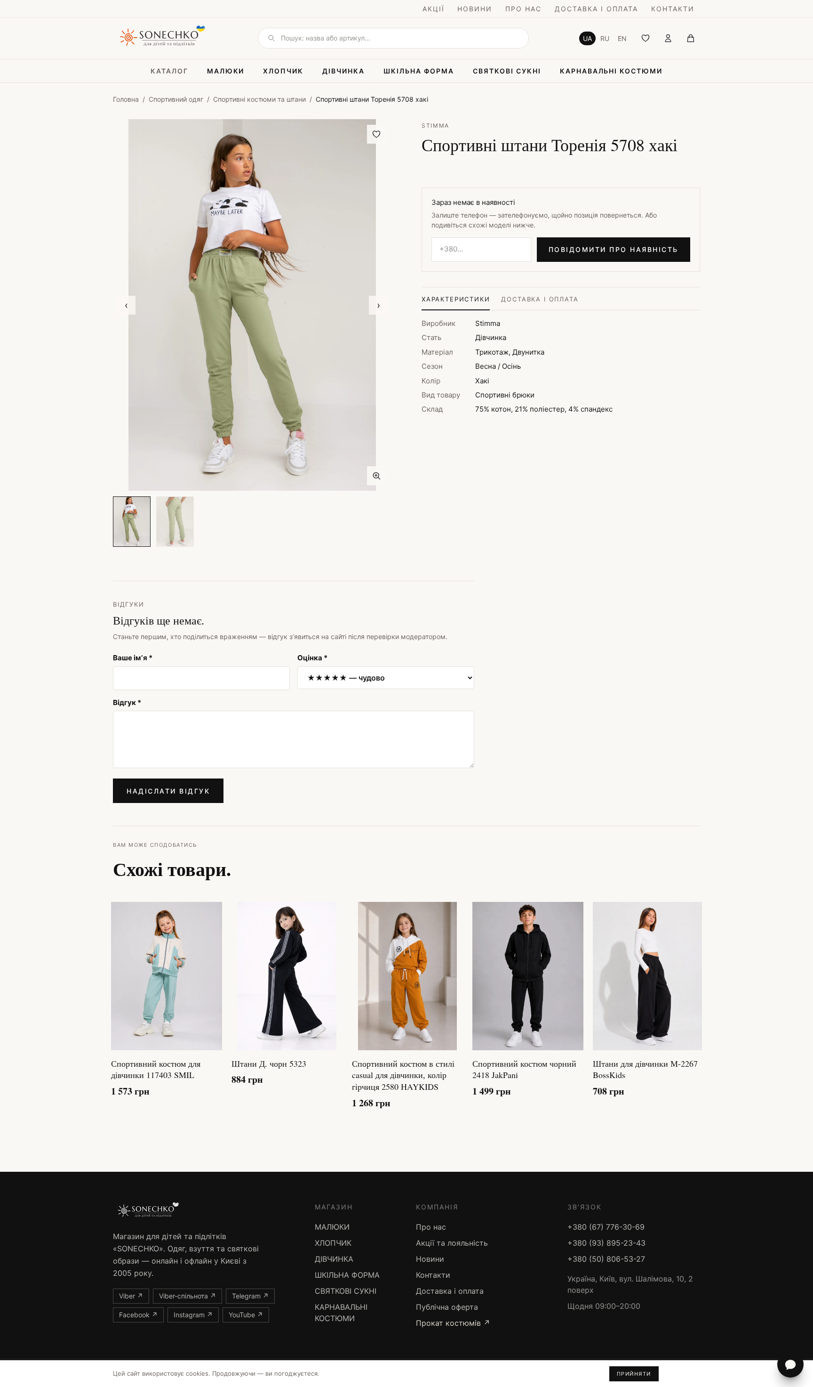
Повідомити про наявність (613, 249)
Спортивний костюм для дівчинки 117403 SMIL (155, 1069)
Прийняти (634, 1374)
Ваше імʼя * (132, 657)
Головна (126, 99)
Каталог (169, 71)
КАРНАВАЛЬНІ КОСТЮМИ (611, 71)
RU (604, 38)
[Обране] (645, 38)
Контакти (672, 9)
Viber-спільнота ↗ (187, 1296)
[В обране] (376, 134)
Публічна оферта (447, 1307)
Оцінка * (312, 657)
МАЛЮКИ (226, 71)
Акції (433, 9)
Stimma (435, 125)
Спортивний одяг (176, 99)
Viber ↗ (131, 1296)
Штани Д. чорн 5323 (268, 1063)
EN (622, 38)
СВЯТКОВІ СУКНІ (507, 71)
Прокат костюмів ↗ (453, 1323)
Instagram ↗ (193, 1315)
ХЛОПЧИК (283, 71)
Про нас (523, 9)
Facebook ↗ (138, 1315)
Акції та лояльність (452, 1243)
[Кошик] (690, 38)
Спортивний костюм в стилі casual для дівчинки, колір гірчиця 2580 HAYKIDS (403, 1075)
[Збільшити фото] (376, 475)
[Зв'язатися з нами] (790, 1364)
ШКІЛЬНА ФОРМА (418, 71)
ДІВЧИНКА (343, 71)
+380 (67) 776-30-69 (606, 1227)
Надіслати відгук (168, 791)
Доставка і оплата (596, 9)
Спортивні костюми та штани (259, 99)
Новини (474, 9)
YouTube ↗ (246, 1315)
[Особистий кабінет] (668, 38)
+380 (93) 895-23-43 (606, 1243)
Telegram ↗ (250, 1296)
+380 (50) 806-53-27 (606, 1259)
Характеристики (456, 299)
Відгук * (127, 702)
